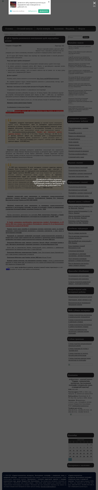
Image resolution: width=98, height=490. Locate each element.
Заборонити (32, 11)
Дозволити (44, 11)
